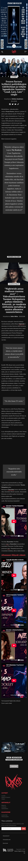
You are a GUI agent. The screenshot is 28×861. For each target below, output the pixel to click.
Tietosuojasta (5, 816)
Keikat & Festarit (5, 797)
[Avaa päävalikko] (25, 52)
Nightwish (21, 324)
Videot (3, 799)
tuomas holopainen (14, 759)
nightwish (17, 757)
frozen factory (14, 257)
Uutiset (14, 77)
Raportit (3, 805)
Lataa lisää (14, 766)
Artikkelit (3, 807)
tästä (7, 544)
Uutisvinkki (4, 815)
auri (9, 757)
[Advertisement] (14, 452)
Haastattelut (14, 284)
